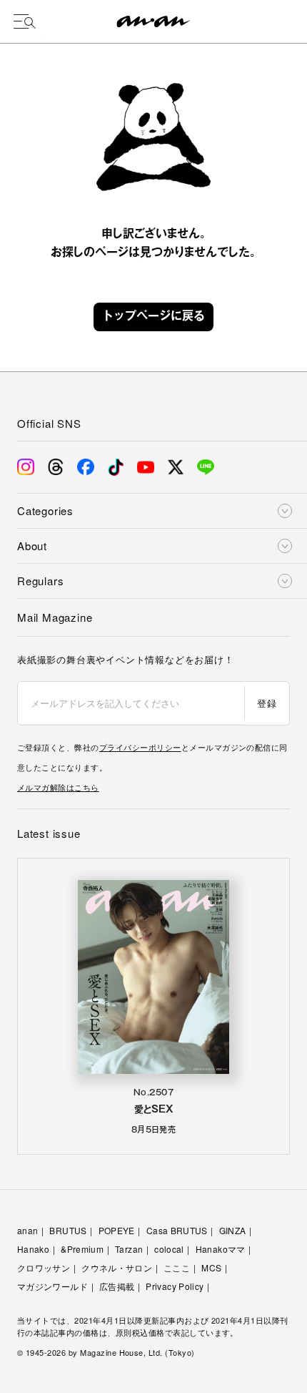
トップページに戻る (153, 317)
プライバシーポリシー (140, 747)
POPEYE (117, 1230)
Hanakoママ (221, 1249)
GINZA (232, 1230)
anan (27, 1230)
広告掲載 (116, 1286)
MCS (211, 1267)
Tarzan (129, 1249)
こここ (176, 1267)
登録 (266, 703)
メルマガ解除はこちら (58, 787)
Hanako (33, 1249)
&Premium (82, 1249)
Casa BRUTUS (177, 1230)
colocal (169, 1249)
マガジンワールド (52, 1286)
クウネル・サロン (116, 1267)
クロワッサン (43, 1267)
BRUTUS (67, 1230)
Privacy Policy (174, 1286)
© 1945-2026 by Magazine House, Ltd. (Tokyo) (106, 1352)
